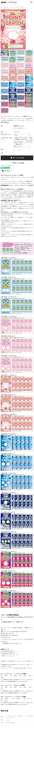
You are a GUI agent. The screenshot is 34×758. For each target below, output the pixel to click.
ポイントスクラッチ (5, 8)
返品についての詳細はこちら (8, 165)
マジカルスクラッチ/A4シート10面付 (16, 7)
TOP (1, 7)
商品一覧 (6, 7)
